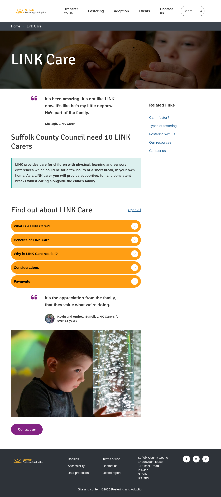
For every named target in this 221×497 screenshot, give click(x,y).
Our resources (160, 142)
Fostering (96, 11)
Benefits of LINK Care (31, 240)
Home (15, 26)
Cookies (73, 459)
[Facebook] (186, 459)
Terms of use (111, 459)
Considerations (26, 267)
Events (144, 11)
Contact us (166, 11)
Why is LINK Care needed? (36, 254)
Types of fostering (163, 126)
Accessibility (76, 466)
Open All (134, 210)
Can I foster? (159, 117)
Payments (22, 281)
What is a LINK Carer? (32, 226)
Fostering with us (162, 134)
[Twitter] (196, 459)
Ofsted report (112, 473)
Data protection (78, 473)
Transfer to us (71, 11)
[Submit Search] (201, 11)
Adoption (121, 11)
